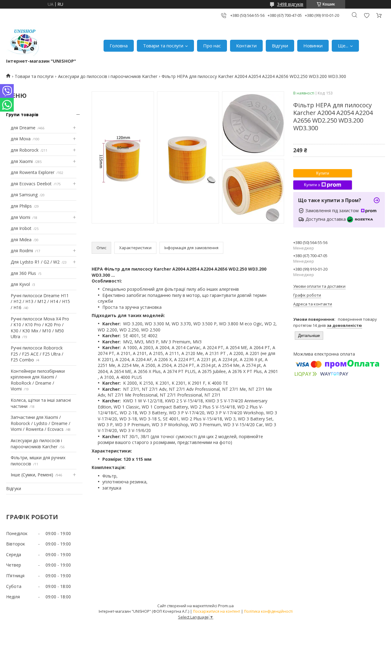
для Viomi (20, 217)
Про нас (212, 45)
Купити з (312, 185)
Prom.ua (226, 605)
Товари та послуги (163, 45)
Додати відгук (366, 15)
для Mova (21, 139)
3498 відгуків (290, 4)
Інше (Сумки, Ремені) (32, 475)
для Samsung (24, 195)
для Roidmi (22, 250)
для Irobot (21, 228)
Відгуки (280, 45)
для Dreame (23, 128)
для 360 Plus (23, 273)
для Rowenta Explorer (32, 172)
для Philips (21, 206)
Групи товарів (22, 114)
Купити (322, 173)
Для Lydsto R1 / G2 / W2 (35, 262)
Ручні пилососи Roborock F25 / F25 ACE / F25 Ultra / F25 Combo (37, 354)
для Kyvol (20, 284)
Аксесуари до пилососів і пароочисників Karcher (107, 76)
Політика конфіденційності (268, 611)
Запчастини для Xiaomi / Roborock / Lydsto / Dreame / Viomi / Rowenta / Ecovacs (40, 423)
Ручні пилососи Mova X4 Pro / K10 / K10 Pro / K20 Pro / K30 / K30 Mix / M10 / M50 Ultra (40, 328)
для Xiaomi (22, 161)
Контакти (246, 45)
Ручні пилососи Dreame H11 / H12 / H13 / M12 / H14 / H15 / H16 (40, 301)
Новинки (313, 45)
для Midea (21, 239)
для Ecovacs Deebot (31, 184)
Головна (119, 45)
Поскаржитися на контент (216, 611)
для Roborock (24, 150)
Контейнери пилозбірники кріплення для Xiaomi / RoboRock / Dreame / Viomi (38, 380)
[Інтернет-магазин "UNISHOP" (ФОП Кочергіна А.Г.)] (24, 43)
